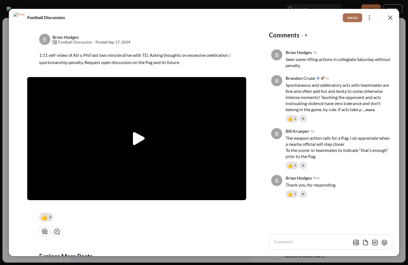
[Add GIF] (375, 242)
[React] (44, 231)
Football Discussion (75, 42)
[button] (46, 217)
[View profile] (18, 17)
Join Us (352, 18)
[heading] (46, 17)
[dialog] (204, 132)
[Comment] (56, 231)
